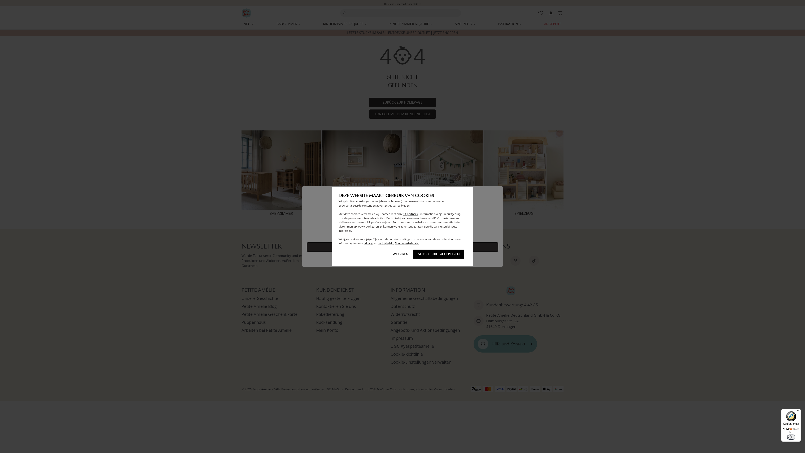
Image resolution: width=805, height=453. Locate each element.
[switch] (791, 437)
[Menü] (798, 411)
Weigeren (401, 254)
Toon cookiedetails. (407, 243)
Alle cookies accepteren (439, 254)
